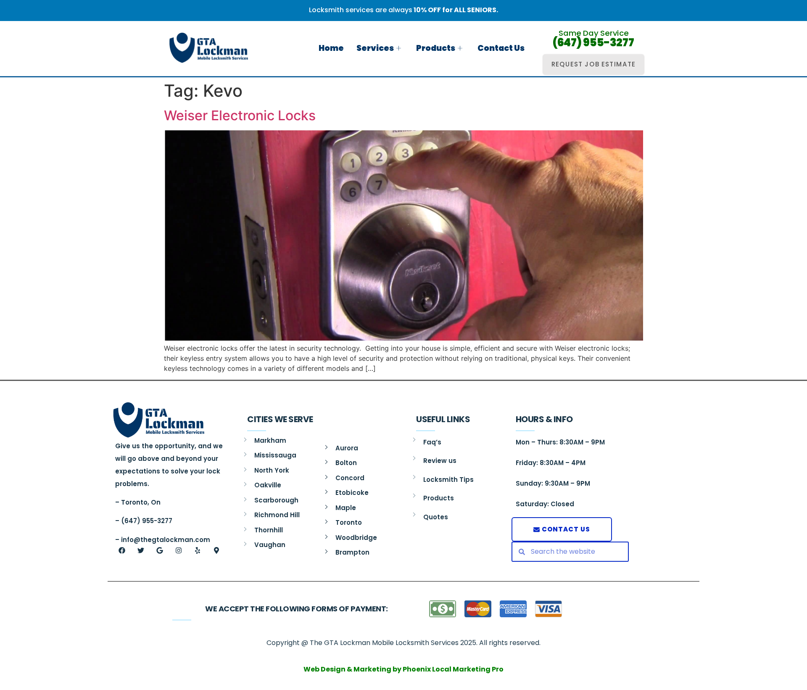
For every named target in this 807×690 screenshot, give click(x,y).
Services (375, 48)
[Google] (159, 550)
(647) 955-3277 (594, 42)
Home (331, 48)
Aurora (346, 448)
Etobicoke (352, 492)
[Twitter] (141, 550)
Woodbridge (356, 537)
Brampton (352, 552)
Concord (349, 477)
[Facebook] (122, 550)
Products (435, 48)
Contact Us (501, 48)
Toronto (348, 522)
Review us (439, 460)
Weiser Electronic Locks (240, 115)
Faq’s (432, 442)
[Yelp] (197, 550)
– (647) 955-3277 (143, 520)
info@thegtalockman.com (165, 539)
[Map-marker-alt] (216, 550)
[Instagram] (178, 550)
